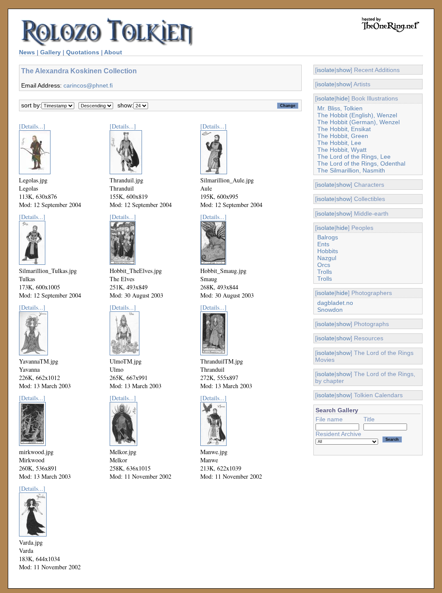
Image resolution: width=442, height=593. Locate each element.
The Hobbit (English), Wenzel (357, 115)
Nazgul (326, 257)
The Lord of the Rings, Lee (354, 156)
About (113, 52)
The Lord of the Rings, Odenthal (361, 163)
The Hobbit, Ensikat (344, 129)
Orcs (323, 264)
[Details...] (32, 126)
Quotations (82, 52)
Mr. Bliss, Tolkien (340, 108)
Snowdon (330, 309)
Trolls (324, 271)
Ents (323, 244)
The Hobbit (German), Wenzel (358, 122)
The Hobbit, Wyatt (341, 149)
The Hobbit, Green (342, 135)
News (27, 52)
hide (342, 98)
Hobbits (327, 251)
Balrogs (327, 237)
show (343, 69)
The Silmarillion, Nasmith (351, 170)
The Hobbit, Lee (339, 142)
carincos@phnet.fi (88, 85)
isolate (326, 69)
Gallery (50, 52)
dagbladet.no (335, 302)
